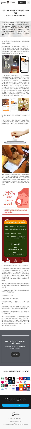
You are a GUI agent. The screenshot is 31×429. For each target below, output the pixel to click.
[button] (28, 2)
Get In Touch (15, 405)
